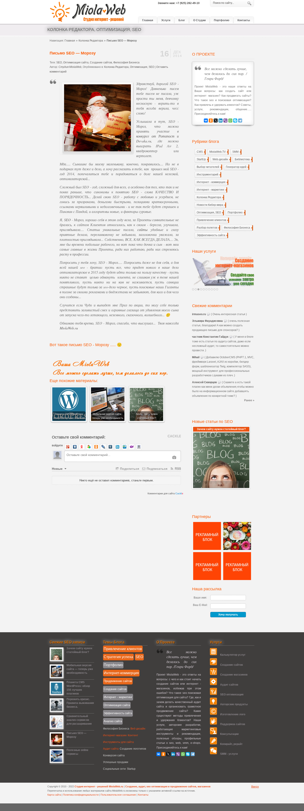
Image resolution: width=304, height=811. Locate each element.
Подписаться (156, 468)
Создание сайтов (101, 62)
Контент (133, 735)
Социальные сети (114, 768)
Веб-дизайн (137, 728)
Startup (131, 768)
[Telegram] (240, 121)
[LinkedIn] (221, 121)
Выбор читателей (209, 166)
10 (217, 289)
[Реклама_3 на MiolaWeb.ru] (207, 579)
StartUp (202, 159)
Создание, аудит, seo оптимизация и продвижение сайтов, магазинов (168, 786)
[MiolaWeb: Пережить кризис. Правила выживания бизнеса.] (56, 711)
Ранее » (249, 400)
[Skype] (235, 121)
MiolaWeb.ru (69, 328)
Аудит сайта (111, 748)
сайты (142, 229)
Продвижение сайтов (118, 681)
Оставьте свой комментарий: (78, 437)
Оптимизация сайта (76, 62)
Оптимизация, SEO (142, 67)
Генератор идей (237, 166)
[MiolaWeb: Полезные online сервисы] (56, 761)
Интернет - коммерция (212, 182)
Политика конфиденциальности (81, 794)
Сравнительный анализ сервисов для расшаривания (79, 720)
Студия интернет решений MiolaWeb (89, 12)
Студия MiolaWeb (70, 67)
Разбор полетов (208, 227)
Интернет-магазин (115, 735)
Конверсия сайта (114, 755)
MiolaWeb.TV (218, 151)
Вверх (255, 786)
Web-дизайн (221, 159)
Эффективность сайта (212, 235)
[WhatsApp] (230, 121)
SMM (236, 151)
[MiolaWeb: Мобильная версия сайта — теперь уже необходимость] (56, 677)
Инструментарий (208, 174)
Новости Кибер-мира (211, 204)
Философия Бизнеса (126, 62)
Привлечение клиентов (212, 220)
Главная (70, 40)
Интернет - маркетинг (211, 189)
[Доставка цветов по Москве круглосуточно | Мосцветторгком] (237, 549)
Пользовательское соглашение (119, 794)
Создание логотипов (133, 748)
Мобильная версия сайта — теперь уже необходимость (80, 669)
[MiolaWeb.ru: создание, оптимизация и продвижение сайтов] (223, 271)
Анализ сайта (113, 721)
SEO (59, 62)
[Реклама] (207, 549)
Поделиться (129, 468)
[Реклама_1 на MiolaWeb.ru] (237, 579)
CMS (201, 151)
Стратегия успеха (118, 657)
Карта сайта (54, 794)
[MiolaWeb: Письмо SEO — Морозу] (56, 745)
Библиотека (243, 159)
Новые (57, 468)
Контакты (143, 794)
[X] (216, 121)
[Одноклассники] (211, 121)
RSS (177, 468)
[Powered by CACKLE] (174, 436)
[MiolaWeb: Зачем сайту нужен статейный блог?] (56, 660)
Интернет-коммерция (121, 673)
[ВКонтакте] (206, 121)
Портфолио (236, 212)
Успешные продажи (115, 762)
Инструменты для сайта (118, 742)
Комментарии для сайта (165, 493)
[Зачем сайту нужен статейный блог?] (221, 460)
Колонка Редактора (91, 40)
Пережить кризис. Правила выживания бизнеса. (80, 703)
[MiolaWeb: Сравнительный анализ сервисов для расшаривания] (56, 728)
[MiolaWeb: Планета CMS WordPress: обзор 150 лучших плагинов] (56, 694)
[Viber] (225, 121)
